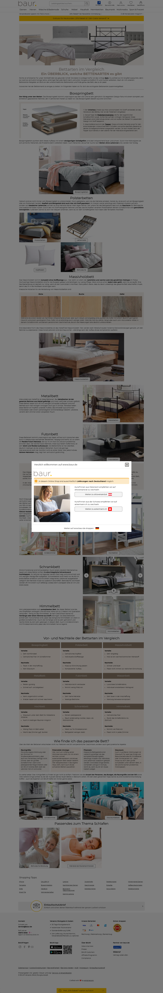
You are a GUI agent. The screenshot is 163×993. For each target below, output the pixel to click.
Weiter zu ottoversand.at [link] (96, 494)
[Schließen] (127, 464)
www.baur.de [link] (79, 528)
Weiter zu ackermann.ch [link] (96, 509)
